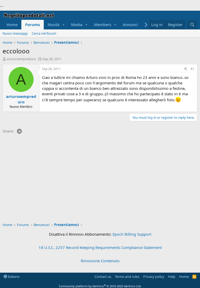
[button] (63, 24)
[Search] (192, 24)
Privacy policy (153, 276)
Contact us (103, 276)
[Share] (185, 69)
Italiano (13, 276)
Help (171, 276)
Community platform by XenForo (100, 286)
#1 (193, 69)
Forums (32, 24)
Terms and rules (127, 276)
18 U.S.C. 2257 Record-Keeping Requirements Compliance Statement (100, 247)
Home (12, 24)
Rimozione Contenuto (100, 260)
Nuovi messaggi (15, 33)
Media (76, 24)
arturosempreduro (21, 59)
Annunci (130, 24)
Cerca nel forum (44, 33)
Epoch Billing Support (132, 234)
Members (102, 24)
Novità (53, 24)
